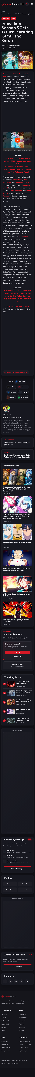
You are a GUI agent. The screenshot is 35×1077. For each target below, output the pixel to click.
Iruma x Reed (17, 180)
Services (4, 1027)
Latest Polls (4, 1041)
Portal (3, 1063)
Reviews (21, 1024)
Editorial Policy (5, 1021)
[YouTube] (21, 981)
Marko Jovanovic (14, 45)
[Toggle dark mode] (22, 4)
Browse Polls (5, 1044)
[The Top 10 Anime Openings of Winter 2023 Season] (17, 610)
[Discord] (27, 981)
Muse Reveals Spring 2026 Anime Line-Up (17, 543)
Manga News (25, 890)
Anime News (5, 18)
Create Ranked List (25, 1044)
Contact (3, 1017)
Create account (17, 656)
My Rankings (23, 1051)
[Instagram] (16, 981)
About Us (4, 1014)
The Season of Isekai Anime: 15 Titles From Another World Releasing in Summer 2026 (16, 489)
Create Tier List (23, 1047)
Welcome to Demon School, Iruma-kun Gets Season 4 (17, 595)
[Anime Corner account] (27, 4)
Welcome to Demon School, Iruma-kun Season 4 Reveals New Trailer (17, 569)
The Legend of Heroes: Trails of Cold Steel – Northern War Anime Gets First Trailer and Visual (17, 169)
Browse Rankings (24, 1041)
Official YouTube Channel (19, 306)
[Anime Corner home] (10, 4)
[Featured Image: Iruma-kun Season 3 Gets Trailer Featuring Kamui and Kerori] (17, 60)
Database (10, 884)
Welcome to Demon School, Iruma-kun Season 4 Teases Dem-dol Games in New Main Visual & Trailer (17, 517)
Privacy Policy (5, 1024)
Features (21, 1030)
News (13, 18)
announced (23, 236)
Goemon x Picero (22, 182)
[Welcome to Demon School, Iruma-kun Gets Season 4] (17, 584)
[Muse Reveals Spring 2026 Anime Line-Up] (17, 532)
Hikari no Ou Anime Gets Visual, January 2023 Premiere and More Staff (17, 161)
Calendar (25, 884)
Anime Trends (5, 1047)
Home (3, 11)
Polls (8, 1063)
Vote (30, 954)
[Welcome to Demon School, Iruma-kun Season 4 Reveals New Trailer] (17, 558)
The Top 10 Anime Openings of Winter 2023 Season (16, 621)
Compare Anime (6, 1051)
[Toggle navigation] (32, 4)
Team (3, 1030)
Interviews (22, 1027)
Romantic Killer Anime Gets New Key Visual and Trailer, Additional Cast (17, 298)
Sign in (17, 652)
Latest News (23, 1014)
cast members (16, 191)
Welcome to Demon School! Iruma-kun (16, 372)
